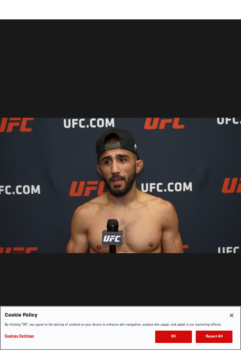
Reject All (214, 337)
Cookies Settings (19, 336)
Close (229, 31)
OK (173, 337)
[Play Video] (120, 185)
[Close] (231, 315)
